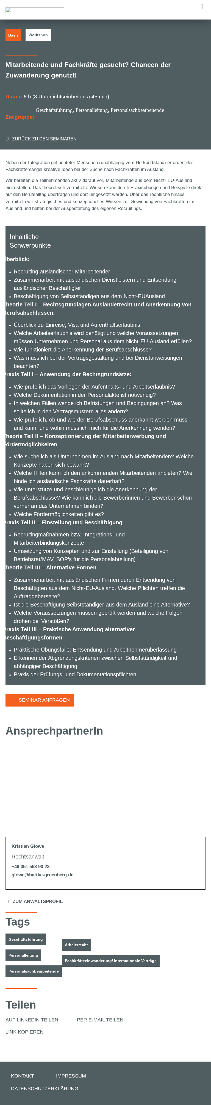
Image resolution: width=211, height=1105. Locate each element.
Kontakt (22, 1076)
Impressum (71, 1076)
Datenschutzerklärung (44, 1088)
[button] (201, 7)
